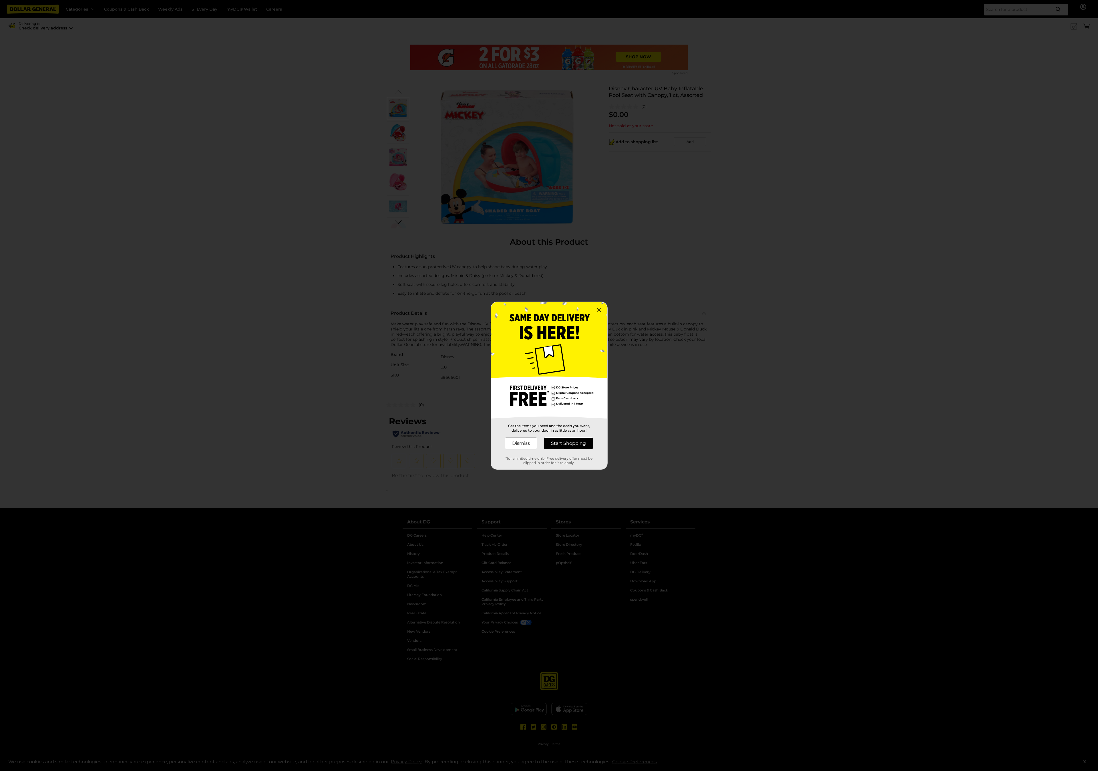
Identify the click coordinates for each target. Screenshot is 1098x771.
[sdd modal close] (599, 310)
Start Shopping (568, 443)
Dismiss (521, 443)
